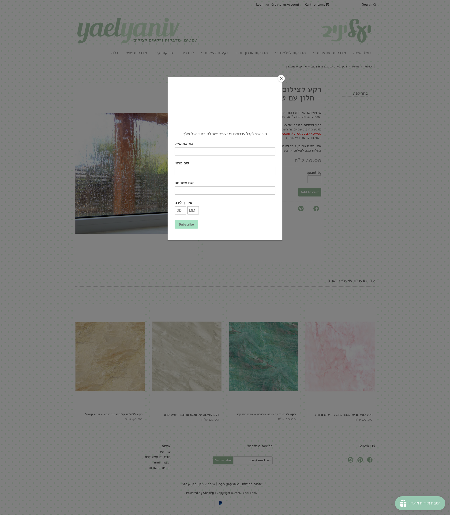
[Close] (281, 78)
